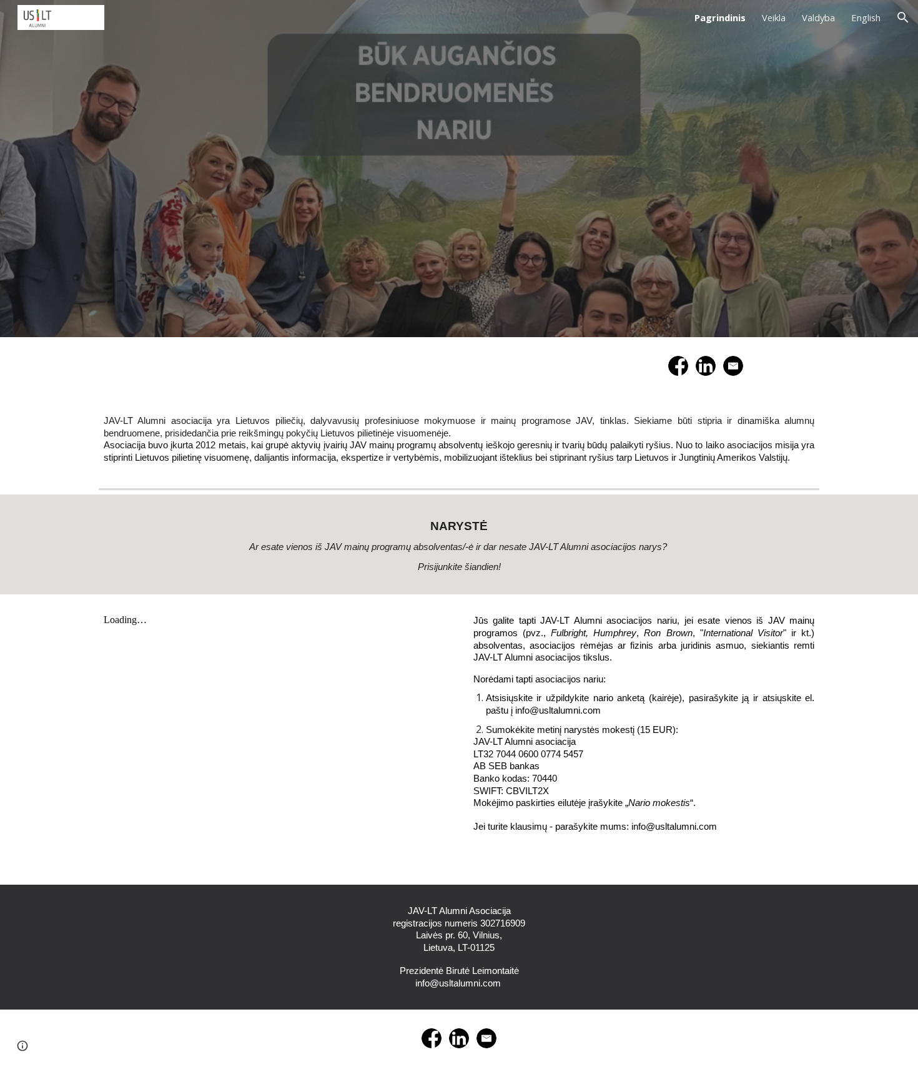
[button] (903, 17)
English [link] (866, 17)
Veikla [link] (774, 17)
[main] (459, 439)
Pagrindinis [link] (720, 17)
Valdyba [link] (818, 17)
